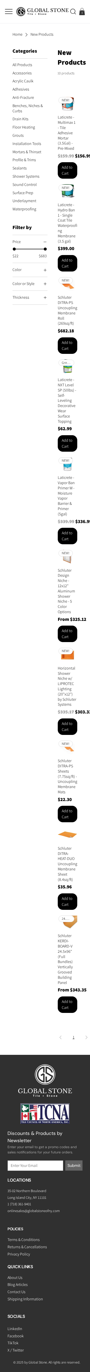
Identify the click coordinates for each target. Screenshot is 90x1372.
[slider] (14, 249)
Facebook (16, 1336)
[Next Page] (87, 1037)
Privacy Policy (19, 1254)
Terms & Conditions (24, 1239)
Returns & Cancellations (27, 1246)
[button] (73, 11)
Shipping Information (25, 1299)
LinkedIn (15, 1328)
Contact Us (17, 1291)
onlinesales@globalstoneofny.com (34, 1210)
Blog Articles (18, 1284)
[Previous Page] (61, 1037)
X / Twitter (16, 1350)
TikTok (13, 1343)
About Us (15, 1277)
